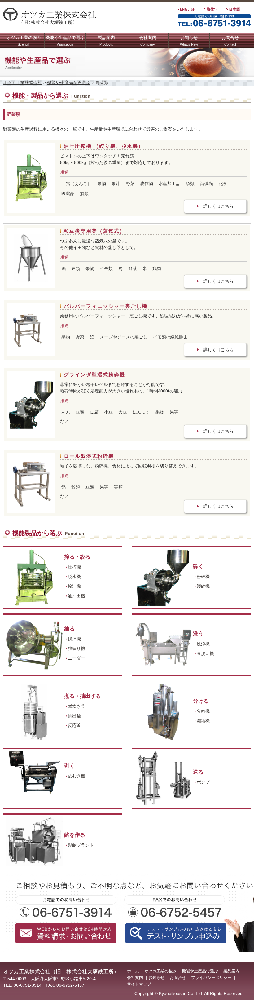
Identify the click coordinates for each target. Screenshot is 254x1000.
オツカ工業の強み (24, 40)
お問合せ (230, 40)
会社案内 (147, 40)
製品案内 (106, 40)
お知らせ (189, 40)
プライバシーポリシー (211, 977)
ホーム (133, 971)
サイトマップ (139, 984)
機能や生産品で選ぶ (65, 40)
